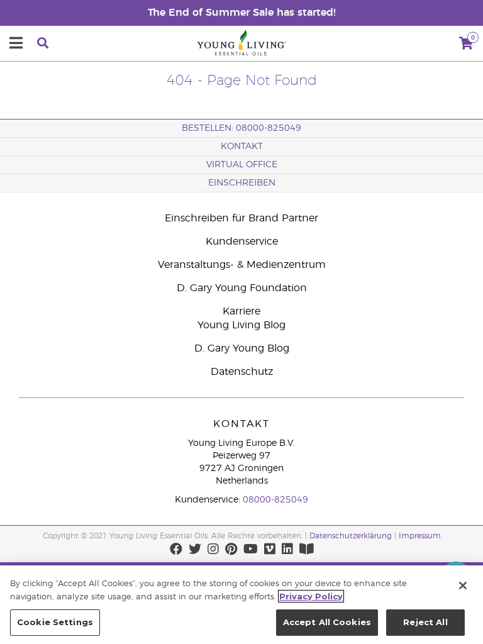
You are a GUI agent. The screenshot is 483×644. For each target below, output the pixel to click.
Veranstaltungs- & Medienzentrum (242, 265)
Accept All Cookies (327, 622)
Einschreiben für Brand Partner (241, 218)
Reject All (425, 622)
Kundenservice (242, 241)
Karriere (241, 311)
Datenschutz (242, 372)
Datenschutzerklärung (350, 536)
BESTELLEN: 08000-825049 (241, 128)
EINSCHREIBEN (241, 183)
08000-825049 (275, 500)
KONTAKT (242, 146)
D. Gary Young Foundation (242, 288)
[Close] (463, 585)
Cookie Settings (55, 622)
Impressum (420, 536)
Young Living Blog (241, 325)
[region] (241, 604)
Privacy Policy (311, 596)
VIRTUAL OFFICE (241, 164)
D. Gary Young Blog (241, 348)
